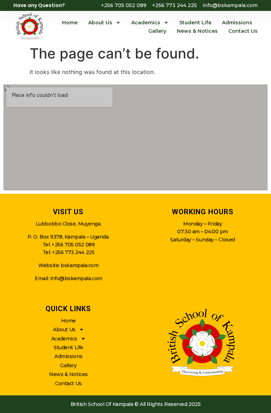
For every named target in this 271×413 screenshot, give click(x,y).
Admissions (237, 22)
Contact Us (243, 31)
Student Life (195, 22)
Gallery (157, 31)
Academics (145, 22)
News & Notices (197, 31)
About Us (100, 22)
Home (70, 22)
